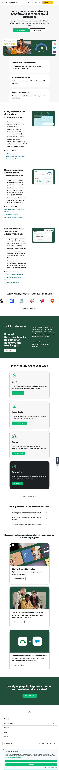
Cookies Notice (17, 757)
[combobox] (7, 743)
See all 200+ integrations (29, 308)
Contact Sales (33, 2)
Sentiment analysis (12, 214)
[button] (29, 512)
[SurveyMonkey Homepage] (10, 2)
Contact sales (17, 483)
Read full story (10, 351)
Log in (39, 2)
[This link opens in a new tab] (39, 743)
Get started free (21, 30)
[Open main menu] (55, 2)
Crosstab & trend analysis (14, 217)
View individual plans (19, 423)
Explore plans (37, 30)
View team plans (18, 453)
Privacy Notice (9, 757)
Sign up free (47, 2)
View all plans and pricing (29, 496)
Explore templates (19, 578)
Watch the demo (18, 622)
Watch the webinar (19, 665)
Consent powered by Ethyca (49, 767)
